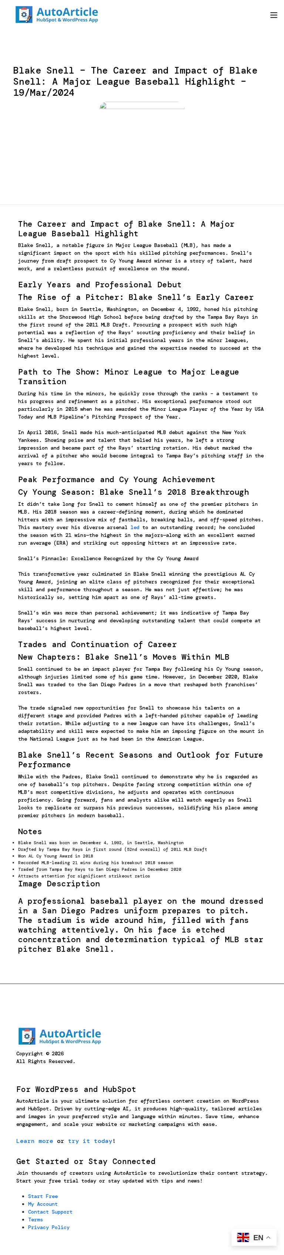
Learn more (34, 1141)
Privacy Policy (49, 1227)
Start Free (43, 1196)
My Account (43, 1204)
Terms (35, 1219)
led (135, 527)
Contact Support (50, 1211)
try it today (90, 1141)
